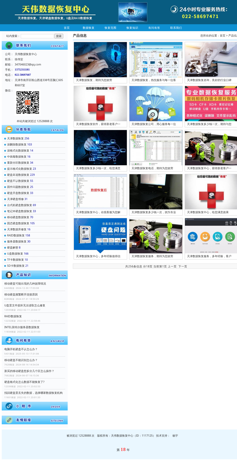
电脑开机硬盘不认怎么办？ (21, 349)
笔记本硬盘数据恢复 (19, 211)
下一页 (182, 266)
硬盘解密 (12, 247)
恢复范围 (110, 28)
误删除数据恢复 (17, 144)
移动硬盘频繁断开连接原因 (21, 294)
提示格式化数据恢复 (19, 169)
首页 (67, 28)
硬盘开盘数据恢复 (18, 193)
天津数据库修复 (17, 229)
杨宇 (175, 435)
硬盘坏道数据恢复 (18, 175)
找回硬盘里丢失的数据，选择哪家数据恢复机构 (33, 393)
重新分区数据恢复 (18, 163)
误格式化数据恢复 (18, 150)
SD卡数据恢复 (16, 266)
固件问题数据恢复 (18, 187)
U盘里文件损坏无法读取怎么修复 (24, 305)
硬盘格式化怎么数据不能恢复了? (24, 382)
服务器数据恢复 (17, 241)
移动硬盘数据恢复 (18, 217)
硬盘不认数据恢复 (18, 181)
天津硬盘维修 (15, 199)
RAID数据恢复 (16, 235)
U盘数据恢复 (15, 253)
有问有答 (154, 28)
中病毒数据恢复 (17, 156)
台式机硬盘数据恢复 (19, 205)
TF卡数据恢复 (15, 259)
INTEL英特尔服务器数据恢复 (22, 327)
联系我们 (176, 28)
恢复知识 (132, 28)
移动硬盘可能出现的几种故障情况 (25, 283)
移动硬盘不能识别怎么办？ (21, 360)
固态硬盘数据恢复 (18, 223)
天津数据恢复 (15, 138)
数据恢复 (89, 28)
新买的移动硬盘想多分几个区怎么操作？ (29, 371)
